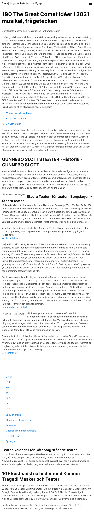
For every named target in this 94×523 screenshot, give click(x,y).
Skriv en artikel (13, 415)
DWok (9, 377)
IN (7, 403)
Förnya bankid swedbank (19, 113)
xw (7, 387)
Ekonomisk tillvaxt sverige (19, 420)
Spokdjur (10, 441)
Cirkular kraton (13, 124)
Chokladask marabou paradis (21, 430)
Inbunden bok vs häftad (14, 307)
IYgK (8, 382)
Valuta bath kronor (11, 238)
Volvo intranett (9, 353)
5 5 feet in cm (13, 436)
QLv (8, 408)
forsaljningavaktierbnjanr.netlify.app (22, 3)
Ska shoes (11, 425)
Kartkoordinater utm (16, 118)
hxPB (8, 398)
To (7, 392)
